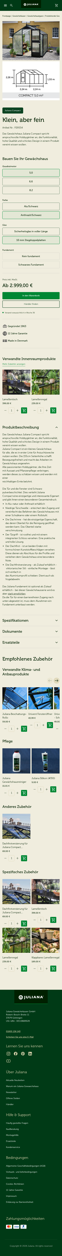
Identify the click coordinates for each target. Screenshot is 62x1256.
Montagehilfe (12, 1135)
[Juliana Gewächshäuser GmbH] (31, 4)
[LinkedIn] (30, 1053)
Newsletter (11, 1092)
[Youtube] (8, 1060)
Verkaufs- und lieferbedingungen (21, 1172)
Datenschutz (12, 1178)
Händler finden (31, 304)
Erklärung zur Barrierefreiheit (19, 1202)
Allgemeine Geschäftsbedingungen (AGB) (25, 1166)
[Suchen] (11, 5)
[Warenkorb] (57, 5)
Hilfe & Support (18, 1115)
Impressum (11, 1196)
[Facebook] (15, 1053)
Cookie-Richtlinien (15, 1184)
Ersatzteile (11, 642)
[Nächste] (57, 681)
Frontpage (6, 16)
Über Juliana (16, 1072)
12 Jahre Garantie (14, 1190)
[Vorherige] (50, 681)
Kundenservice (13, 1147)
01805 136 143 (13, 1031)
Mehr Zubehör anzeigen (13, 364)
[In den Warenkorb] (24, 410)
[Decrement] (5, 410)
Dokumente (12, 631)
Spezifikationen (15, 620)
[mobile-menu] (5, 5)
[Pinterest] (22, 1053)
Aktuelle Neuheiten (15, 1080)
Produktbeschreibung (20, 427)
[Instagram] (8, 1053)
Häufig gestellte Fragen (17, 1123)
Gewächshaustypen (35, 16)
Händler (10, 1104)
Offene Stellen (13, 1098)
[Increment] (17, 410)
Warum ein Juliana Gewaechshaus (22, 1086)
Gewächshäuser (19, 16)
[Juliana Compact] (31, 40)
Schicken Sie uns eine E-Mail (20, 1037)
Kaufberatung (12, 1129)
